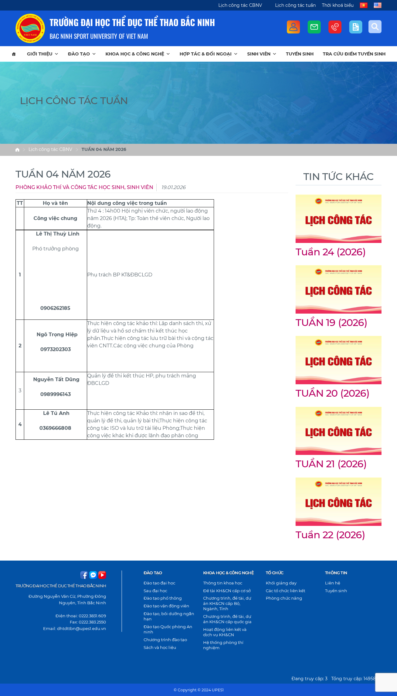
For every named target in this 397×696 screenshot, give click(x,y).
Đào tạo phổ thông (163, 598)
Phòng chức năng (284, 598)
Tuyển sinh (300, 54)
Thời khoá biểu (338, 5)
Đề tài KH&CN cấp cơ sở (227, 590)
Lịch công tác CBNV (240, 5)
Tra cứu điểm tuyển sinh (354, 54)
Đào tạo (79, 54)
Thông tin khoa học (222, 582)
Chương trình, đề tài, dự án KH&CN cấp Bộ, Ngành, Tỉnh (227, 603)
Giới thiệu (39, 54)
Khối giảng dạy (281, 582)
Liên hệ (332, 582)
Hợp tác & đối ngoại (206, 54)
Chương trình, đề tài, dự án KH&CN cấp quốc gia (227, 619)
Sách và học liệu (160, 647)
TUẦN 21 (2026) (331, 464)
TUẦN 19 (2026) (331, 322)
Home (17, 150)
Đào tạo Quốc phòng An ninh (168, 629)
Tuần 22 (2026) (330, 535)
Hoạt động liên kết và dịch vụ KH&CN (225, 632)
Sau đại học (155, 590)
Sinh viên (258, 54)
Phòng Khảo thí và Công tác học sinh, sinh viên (84, 187)
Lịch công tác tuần (295, 5)
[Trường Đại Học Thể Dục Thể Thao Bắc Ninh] (30, 28)
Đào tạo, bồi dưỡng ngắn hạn (169, 616)
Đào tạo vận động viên (166, 605)
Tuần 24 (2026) (331, 252)
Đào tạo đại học (159, 582)
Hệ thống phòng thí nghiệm (223, 645)
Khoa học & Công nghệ (134, 54)
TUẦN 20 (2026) (332, 393)
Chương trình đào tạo (165, 639)
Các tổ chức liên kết (285, 590)
